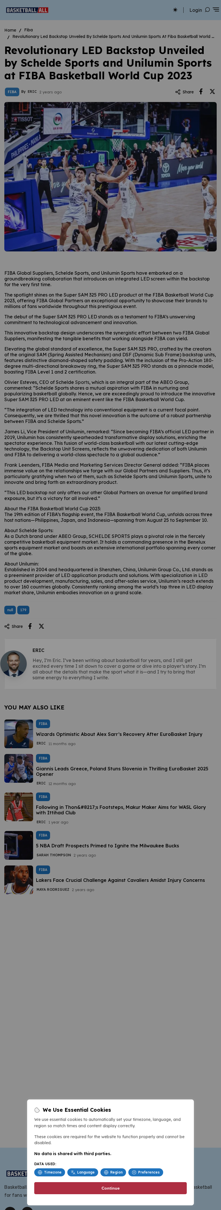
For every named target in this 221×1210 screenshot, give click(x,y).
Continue (111, 1188)
